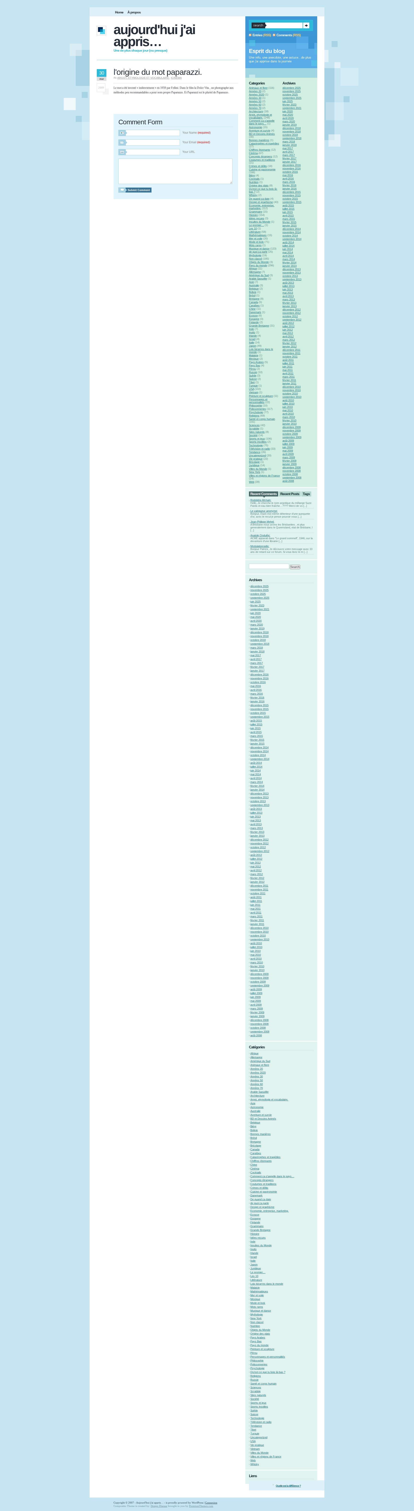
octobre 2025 (290, 94)
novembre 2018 (291, 131)
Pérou (252, 368)
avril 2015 (288, 215)
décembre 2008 (291, 467)
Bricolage (254, 461)
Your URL (188, 152)
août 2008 (288, 480)
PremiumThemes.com (201, 1506)
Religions (254, 415)
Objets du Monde (259, 262)
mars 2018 (288, 141)
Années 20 (255, 91)
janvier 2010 (289, 423)
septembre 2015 (291, 202)
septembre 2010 (291, 396)
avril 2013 (288, 296)
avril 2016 (288, 178)
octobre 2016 (290, 171)
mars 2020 (288, 121)
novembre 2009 (291, 430)
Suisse (253, 378)
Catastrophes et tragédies (264, 143)
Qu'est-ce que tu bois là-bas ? (267, 1372)
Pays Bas (254, 365)
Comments (284, 35)
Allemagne (255, 271)
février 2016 (289, 185)
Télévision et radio (259, 448)
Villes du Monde (258, 468)
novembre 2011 (291, 353)
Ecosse (253, 315)
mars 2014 (288, 259)
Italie (251, 342)
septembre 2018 (291, 138)
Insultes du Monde (259, 221)
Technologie (256, 445)
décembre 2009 (291, 427)
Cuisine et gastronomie (262, 169)
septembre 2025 (291, 97)
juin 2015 (287, 212)
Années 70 (255, 108)
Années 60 (255, 104)
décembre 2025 (291, 87)
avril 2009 (288, 454)
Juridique (254, 465)
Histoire (253, 215)
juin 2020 (287, 111)
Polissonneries (257, 408)
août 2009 (288, 440)
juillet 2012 (288, 326)
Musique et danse (259, 248)
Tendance (254, 452)
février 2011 (289, 380)
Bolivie (252, 292)
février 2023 (289, 104)
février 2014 (289, 262)
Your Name (196, 132)
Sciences (254, 425)
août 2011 (288, 359)
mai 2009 (287, 450)
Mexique (254, 358)
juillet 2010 (288, 403)
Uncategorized (257, 455)
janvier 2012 (289, 346)
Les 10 (253, 228)
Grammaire (255, 211)
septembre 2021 (291, 108)
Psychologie (256, 412)
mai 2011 (287, 370)
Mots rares (255, 245)
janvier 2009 (289, 464)
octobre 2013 (290, 276)
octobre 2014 (290, 235)
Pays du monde (258, 265)
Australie (254, 285)
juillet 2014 (288, 245)
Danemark (255, 312)
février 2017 (289, 158)
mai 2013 (287, 292)
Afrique (253, 268)
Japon (252, 345)
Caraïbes (254, 305)
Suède (252, 375)
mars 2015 (288, 218)
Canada (253, 302)
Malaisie (253, 355)
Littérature (255, 231)
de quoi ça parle (258, 251)
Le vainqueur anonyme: (264, 510)
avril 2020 (288, 118)
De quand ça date (259, 198)
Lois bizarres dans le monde (266, 1283)
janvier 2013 (289, 306)
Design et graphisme (261, 202)
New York (254, 472)
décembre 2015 (291, 192)
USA (251, 389)
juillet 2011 (288, 363)
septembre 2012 (291, 319)
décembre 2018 (291, 128)
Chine (252, 308)
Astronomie (255, 127)
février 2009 (289, 460)
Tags (306, 494)
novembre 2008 (291, 470)
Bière (252, 175)
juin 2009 (287, 447)
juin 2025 (287, 101)
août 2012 (288, 323)
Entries (257, 35)
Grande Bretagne (259, 325)
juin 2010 (287, 407)
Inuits (252, 332)
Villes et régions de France (264, 475)
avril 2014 (288, 255)
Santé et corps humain (262, 419)
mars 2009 (288, 457)
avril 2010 (288, 413)
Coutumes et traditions (262, 159)
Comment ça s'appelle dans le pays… (262, 122)
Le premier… (256, 225)
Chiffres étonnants (259, 149)
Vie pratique (256, 458)
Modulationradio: (259, 546)
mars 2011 (288, 376)
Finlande (254, 322)
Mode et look (256, 241)
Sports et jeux (257, 438)
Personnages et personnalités (258, 401)
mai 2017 (287, 148)
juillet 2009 (288, 443)
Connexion (211, 1502)
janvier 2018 (289, 144)
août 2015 (288, 205)
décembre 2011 (291, 349)
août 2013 (288, 282)
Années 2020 (256, 94)
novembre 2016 (291, 168)
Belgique (254, 288)
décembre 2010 (291, 386)
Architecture (256, 111)
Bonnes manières (259, 140)
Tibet (252, 382)
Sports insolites (258, 441)
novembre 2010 (291, 390)
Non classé (255, 258)
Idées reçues (256, 218)
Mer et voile (255, 238)
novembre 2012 (291, 312)
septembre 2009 (291, 437)
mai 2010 (287, 410)
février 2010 (289, 420)
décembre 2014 (291, 228)
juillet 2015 (288, 208)
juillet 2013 (288, 286)
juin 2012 (287, 329)
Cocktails (254, 178)
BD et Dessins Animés (262, 133)
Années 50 (255, 101)
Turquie (253, 385)
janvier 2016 (289, 188)
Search (306, 25)
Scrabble (254, 428)
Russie (253, 372)
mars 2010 (288, 417)
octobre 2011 (290, 356)
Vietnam (253, 392)
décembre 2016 (291, 165)
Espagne (254, 318)
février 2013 (289, 302)
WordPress (197, 1502)
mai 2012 (287, 333)
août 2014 (288, 242)
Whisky (253, 195)
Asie (251, 282)
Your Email (196, 142)
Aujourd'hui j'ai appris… (154, 35)
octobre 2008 (290, 474)
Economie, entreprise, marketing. (269, 1210)
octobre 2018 (290, 134)
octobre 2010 (290, 393)
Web (251, 481)
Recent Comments (263, 494)
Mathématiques (258, 235)
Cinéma (177, 77)
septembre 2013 (291, 279)
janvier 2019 (289, 124)
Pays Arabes (256, 362)
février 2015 (289, 222)
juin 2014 (287, 249)
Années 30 (255, 97)
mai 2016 (287, 175)
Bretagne (254, 298)
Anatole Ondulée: (260, 535)
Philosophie (255, 405)
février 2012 (289, 343)
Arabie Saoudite (258, 278)
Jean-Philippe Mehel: (262, 521)
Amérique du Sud (259, 275)
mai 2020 (287, 114)
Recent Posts (289, 494)
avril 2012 (288, 336)
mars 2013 (288, 299)
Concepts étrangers (260, 156)
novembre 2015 (291, 195)
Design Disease (159, 1506)
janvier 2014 (289, 265)
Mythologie (255, 255)
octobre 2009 (290, 433)
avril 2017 (288, 151)
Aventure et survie (259, 130)
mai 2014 (287, 252)
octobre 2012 (290, 316)
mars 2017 (288, 155)
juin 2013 (287, 289)
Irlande (253, 335)
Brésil (252, 295)
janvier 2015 (289, 225)
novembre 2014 (291, 232)
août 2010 (288, 400)
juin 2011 (287, 366)
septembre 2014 (291, 239)
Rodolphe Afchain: (260, 500)
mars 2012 (288, 339)
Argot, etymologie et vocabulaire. (143, 77)
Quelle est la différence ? (288, 1485)
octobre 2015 (290, 198)
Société (253, 435)
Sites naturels (257, 431)
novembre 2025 (291, 91)
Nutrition (254, 182)
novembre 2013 (291, 272)
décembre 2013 (291, 269)
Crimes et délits (258, 166)
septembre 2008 (291, 477)
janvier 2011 (289, 383)
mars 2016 (288, 181)
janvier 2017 (289, 161)
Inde (251, 329)
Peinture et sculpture (261, 395)
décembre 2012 (291, 309)
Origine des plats (259, 185)
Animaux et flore (258, 87)
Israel (252, 339)
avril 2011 (287, 373)
